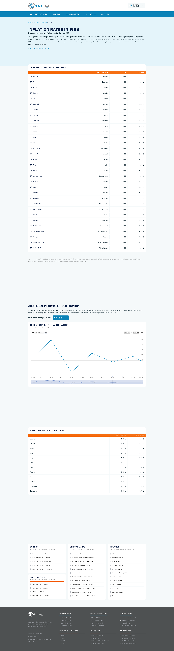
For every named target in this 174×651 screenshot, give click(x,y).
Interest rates (41, 14)
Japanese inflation (117, 592)
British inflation (116, 561)
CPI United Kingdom (37, 242)
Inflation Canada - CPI (97, 643)
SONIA (63, 640)
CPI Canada (34, 93)
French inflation (116, 577)
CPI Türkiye (34, 237)
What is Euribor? (66, 618)
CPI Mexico (34, 181)
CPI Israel (33, 159)
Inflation (57, 14)
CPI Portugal (34, 192)
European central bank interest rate (82, 577)
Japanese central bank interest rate (82, 584)
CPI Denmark (34, 104)
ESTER (63, 638)
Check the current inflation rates (38, 48)
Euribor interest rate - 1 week (40, 554)
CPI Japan (33, 170)
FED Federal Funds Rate (129, 625)
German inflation (117, 580)
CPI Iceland (34, 137)
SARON (63, 635)
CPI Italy (33, 165)
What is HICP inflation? (128, 638)
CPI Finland (34, 109)
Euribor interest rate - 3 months (41, 561)
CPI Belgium (34, 82)
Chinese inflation (117, 569)
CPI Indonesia (35, 148)
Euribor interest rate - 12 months (42, 569)
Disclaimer (31, 633)
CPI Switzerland (35, 226)
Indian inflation (116, 584)
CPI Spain (33, 215)
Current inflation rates (128, 635)
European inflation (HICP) (119, 573)
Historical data (72, 14)
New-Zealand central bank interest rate (83, 588)
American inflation (117, 557)
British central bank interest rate (81, 565)
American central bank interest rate (82, 554)
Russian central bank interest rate (82, 592)
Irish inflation (116, 588)
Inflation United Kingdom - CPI (100, 640)
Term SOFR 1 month (97, 623)
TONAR (63, 643)
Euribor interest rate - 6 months (41, 565)
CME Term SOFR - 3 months (40, 588)
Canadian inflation (117, 565)
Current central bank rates (129, 618)
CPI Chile (33, 98)
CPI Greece (34, 126)
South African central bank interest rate (84, 596)
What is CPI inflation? (97, 635)
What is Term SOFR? (97, 620)
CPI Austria (34, 76)
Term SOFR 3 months (97, 625)
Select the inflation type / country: (39, 318)
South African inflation (118, 596)
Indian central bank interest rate (81, 580)
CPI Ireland (34, 154)
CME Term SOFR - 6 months (40, 592)
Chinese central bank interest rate (82, 573)
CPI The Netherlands (37, 231)
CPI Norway (34, 187)
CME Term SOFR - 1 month (40, 584)
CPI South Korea (36, 204)
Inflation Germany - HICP (129, 643)
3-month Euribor (66, 623)
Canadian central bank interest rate (82, 569)
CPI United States (36, 248)
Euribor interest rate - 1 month (41, 557)
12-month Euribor (66, 625)
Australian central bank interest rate (83, 557)
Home (30, 22)
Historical (44, 22)
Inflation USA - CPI (96, 638)
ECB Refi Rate (126, 623)
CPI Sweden (34, 220)
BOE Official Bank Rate (128, 620)
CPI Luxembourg (36, 176)
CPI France (34, 115)
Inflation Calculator (118, 554)
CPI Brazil (33, 87)
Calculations (90, 14)
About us (105, 14)
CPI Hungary (34, 132)
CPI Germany (34, 121)
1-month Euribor (66, 620)
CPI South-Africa (36, 209)
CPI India (33, 143)
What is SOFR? (95, 618)
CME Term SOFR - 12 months (40, 595)
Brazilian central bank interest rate (82, 561)
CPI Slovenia (34, 198)
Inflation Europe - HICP (128, 640)
